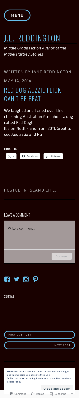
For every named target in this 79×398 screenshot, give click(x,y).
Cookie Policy (14, 381)
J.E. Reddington (32, 38)
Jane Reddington (52, 71)
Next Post (37, 345)
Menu (17, 15)
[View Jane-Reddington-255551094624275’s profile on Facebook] (8, 279)
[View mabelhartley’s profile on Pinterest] (36, 279)
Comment (62, 256)
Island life (41, 190)
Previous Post (18, 334)
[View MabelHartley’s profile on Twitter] (17, 279)
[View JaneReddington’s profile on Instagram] (26, 279)
